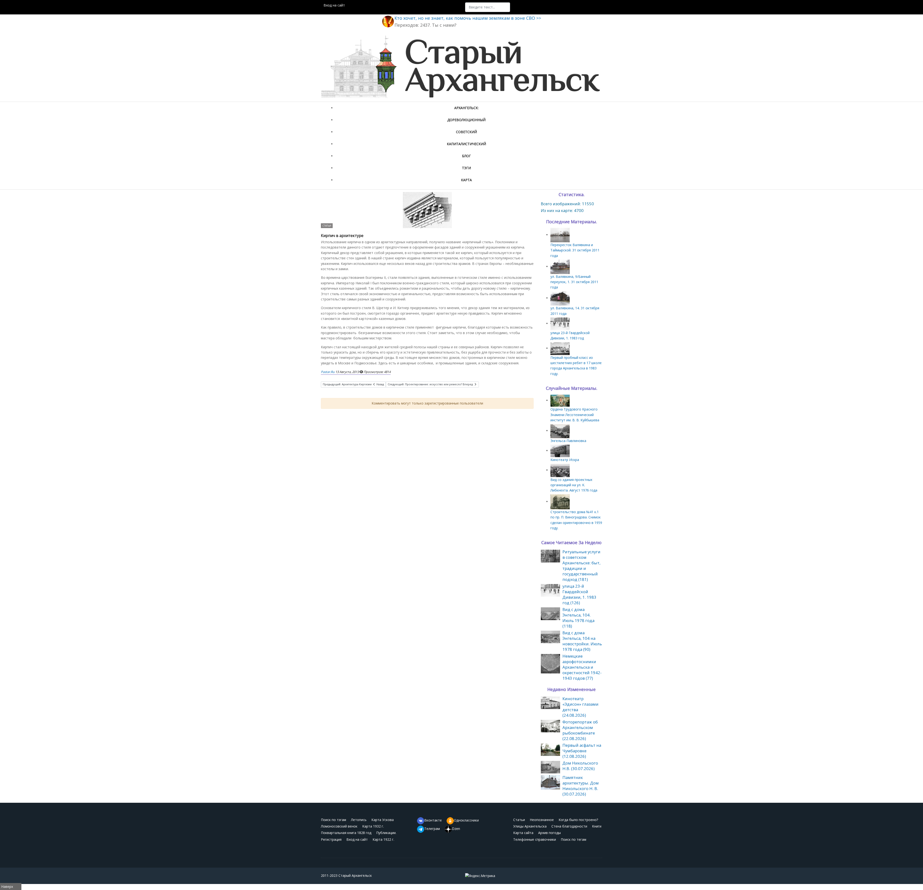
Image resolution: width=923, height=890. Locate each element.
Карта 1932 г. (373, 826)
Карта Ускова (382, 819)
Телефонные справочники (534, 839)
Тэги (466, 168)
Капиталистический (466, 144)
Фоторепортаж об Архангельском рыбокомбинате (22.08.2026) (580, 730)
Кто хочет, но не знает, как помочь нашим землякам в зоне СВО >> (467, 18)
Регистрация (331, 839)
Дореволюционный (466, 120)
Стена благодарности (569, 826)
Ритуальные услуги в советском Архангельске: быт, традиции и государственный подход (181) (581, 565)
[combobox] (487, 7)
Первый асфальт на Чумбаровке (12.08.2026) (581, 750)
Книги (596, 826)
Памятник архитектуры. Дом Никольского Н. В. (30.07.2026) (580, 786)
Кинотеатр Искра (564, 459)
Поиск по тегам (573, 839)
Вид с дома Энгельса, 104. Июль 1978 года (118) (578, 618)
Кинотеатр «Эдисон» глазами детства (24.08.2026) (580, 707)
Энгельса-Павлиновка (568, 440)
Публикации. (386, 832)
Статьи (326, 225)
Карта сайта (523, 832)
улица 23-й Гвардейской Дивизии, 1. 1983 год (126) (579, 594)
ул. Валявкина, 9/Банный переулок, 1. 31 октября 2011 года (574, 282)
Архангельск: (466, 108)
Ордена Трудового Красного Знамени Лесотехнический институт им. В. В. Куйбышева (574, 414)
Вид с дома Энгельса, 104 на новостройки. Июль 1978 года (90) (582, 641)
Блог (466, 156)
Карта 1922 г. (383, 839)
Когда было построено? (578, 819)
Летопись (359, 819)
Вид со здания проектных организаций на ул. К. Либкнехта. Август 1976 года (573, 485)
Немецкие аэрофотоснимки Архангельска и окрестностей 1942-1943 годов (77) (582, 667)
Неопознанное (542, 819)
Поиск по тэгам (333, 819)
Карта (466, 180)
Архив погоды (549, 832)
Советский (466, 132)
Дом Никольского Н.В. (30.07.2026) (580, 765)
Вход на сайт (334, 5)
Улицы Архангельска (530, 826)
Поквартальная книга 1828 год (346, 832)
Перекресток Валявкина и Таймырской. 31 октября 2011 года (574, 250)
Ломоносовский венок (339, 826)
